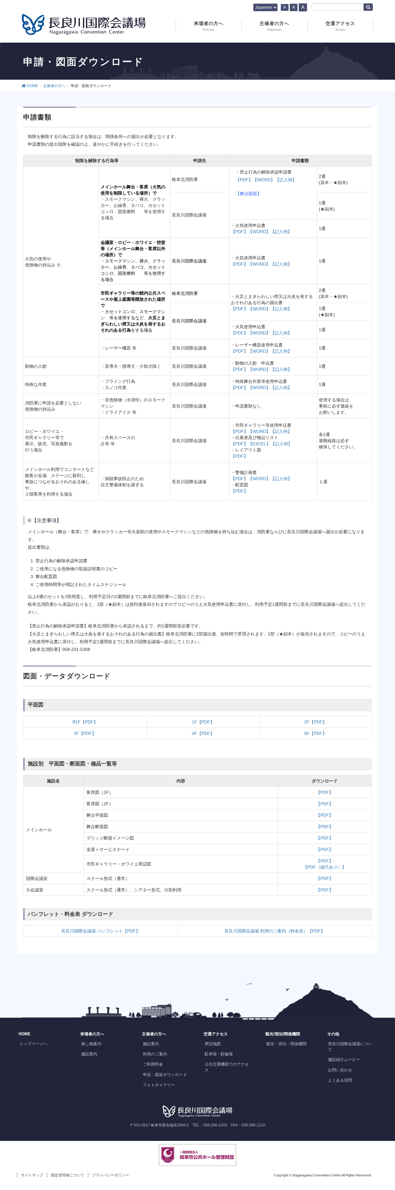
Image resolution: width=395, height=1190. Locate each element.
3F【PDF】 (85, 733)
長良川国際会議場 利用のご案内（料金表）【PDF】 (274, 930)
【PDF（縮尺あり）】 (324, 867)
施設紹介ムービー (344, 1059)
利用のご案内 (155, 1054)
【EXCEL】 (259, 443)
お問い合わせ (340, 1070)
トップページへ (33, 1043)
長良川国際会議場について (350, 1046)
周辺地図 (213, 1043)
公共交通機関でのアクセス (227, 1067)
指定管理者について (67, 1175)
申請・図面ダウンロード (165, 1074)
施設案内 (89, 1054)
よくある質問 (340, 1080)
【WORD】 (264, 179)
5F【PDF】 (315, 733)
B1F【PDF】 (85, 721)
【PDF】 (244, 179)
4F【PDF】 (203, 733)
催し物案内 (91, 1043)
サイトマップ (32, 1175)
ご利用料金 (153, 1064)
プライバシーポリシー (110, 1175)
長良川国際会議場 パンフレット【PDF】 (100, 930)
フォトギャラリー (159, 1085)
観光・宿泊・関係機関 (286, 1043)
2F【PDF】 (315, 721)
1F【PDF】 (203, 721)
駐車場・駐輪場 (219, 1054)
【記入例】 (286, 179)
